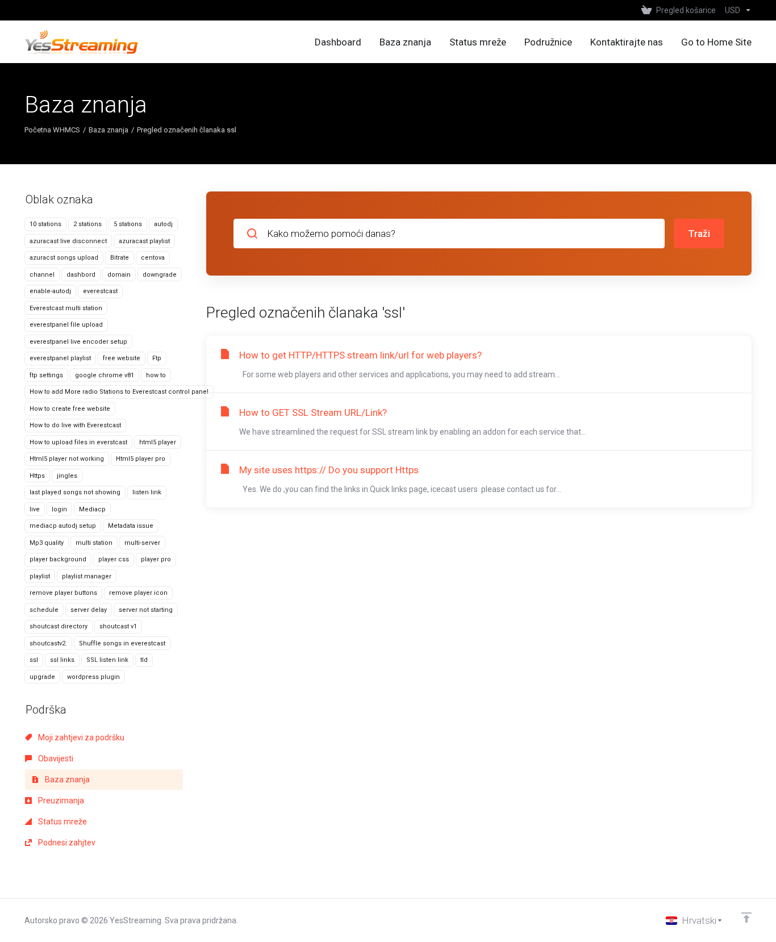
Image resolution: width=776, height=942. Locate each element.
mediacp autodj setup (63, 526)
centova (153, 257)
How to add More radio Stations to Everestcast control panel (119, 391)
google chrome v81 (104, 375)
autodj (163, 224)
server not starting (146, 610)
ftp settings (46, 375)
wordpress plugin (93, 677)
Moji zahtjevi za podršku (80, 737)
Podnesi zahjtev (65, 842)
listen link (146, 492)
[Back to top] (746, 917)
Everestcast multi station (66, 308)
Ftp (156, 358)
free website (121, 358)
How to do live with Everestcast (75, 425)
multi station (94, 543)
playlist (40, 576)
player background (58, 559)
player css (113, 559)
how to (156, 375)
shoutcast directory (58, 626)
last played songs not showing (75, 492)
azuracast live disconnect (68, 241)
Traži (699, 233)
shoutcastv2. (48, 643)
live (35, 509)
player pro (156, 559)
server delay (88, 610)
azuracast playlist (144, 241)
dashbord (80, 274)
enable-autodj (50, 291)
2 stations (87, 224)
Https (37, 476)
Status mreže (61, 821)
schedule (44, 610)
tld (144, 660)
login (59, 509)
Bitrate (119, 257)
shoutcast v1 (118, 626)
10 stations (45, 224)
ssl (34, 660)
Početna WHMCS (52, 130)
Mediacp (92, 509)
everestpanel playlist (60, 358)
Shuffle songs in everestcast (122, 643)
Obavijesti (54, 758)
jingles (67, 476)
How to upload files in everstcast (78, 442)
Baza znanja (108, 130)
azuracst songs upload (64, 257)
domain (119, 274)
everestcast (100, 291)
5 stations (128, 224)
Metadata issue (130, 526)
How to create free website (70, 408)
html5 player (157, 442)
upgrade (42, 677)
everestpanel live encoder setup (78, 341)
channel (42, 274)
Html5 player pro (140, 458)
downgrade (160, 274)
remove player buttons (63, 593)
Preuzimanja (60, 800)
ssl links (62, 660)
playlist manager (86, 576)
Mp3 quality (47, 543)
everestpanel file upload (66, 324)
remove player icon (138, 593)
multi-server (142, 543)
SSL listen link (107, 660)
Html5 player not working (67, 458)
